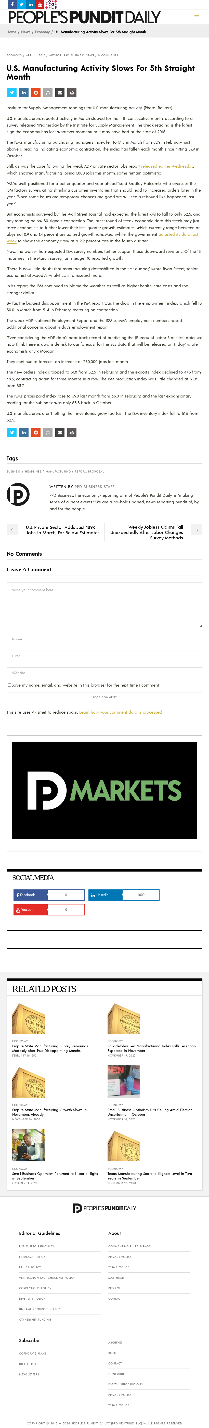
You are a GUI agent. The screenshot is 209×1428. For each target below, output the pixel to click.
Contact (115, 1298)
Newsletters (29, 1374)
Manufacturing (58, 471)
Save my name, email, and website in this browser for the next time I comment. (86, 685)
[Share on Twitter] (12, 92)
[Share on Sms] (48, 92)
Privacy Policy (120, 1257)
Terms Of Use (118, 1267)
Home (11, 31)
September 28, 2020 (122, 1183)
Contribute (117, 1374)
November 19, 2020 (122, 1055)
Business (14, 471)
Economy (42, 31)
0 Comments (108, 55)
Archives (115, 1342)
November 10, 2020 (122, 1119)
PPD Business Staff (95, 486)
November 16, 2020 (26, 1119)
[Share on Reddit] (36, 92)
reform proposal (89, 471)
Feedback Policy (32, 1257)
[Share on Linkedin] (24, 92)
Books (113, 1353)
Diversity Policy (32, 1298)
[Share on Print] (71, 92)
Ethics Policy (30, 1267)
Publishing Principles (36, 1246)
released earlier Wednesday (167, 166)
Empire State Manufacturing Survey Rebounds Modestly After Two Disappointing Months (50, 1048)
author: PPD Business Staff (71, 55)
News (25, 31)
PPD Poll (115, 1288)
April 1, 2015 (35, 55)
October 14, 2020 (24, 1183)
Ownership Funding (35, 1319)
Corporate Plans (33, 1353)
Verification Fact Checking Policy (47, 1278)
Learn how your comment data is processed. (121, 712)
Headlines (33, 471)
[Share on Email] (59, 92)
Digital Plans (29, 1364)
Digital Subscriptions (125, 1384)
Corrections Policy (35, 1288)
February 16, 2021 (25, 1055)
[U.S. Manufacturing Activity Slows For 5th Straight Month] (22, 494)
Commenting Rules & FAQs (129, 1246)
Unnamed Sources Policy (39, 1309)
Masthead (116, 1278)
